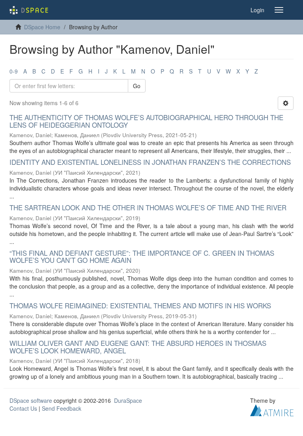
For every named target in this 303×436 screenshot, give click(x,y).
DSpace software (30, 400)
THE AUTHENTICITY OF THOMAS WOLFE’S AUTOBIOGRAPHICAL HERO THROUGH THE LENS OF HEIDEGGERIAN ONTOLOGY (146, 121)
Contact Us (23, 408)
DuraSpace (128, 400)
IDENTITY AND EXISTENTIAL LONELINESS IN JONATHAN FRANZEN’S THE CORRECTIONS (150, 162)
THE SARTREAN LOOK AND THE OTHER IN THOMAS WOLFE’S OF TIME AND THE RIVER (147, 207)
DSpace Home (42, 27)
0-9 (13, 71)
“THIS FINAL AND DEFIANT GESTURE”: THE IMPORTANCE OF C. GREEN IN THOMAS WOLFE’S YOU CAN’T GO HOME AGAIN (141, 256)
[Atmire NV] (272, 409)
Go (136, 86)
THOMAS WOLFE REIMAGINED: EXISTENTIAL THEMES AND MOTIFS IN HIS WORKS (140, 305)
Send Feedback (61, 408)
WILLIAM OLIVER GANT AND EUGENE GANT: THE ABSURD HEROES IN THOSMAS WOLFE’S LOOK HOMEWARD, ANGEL (137, 346)
